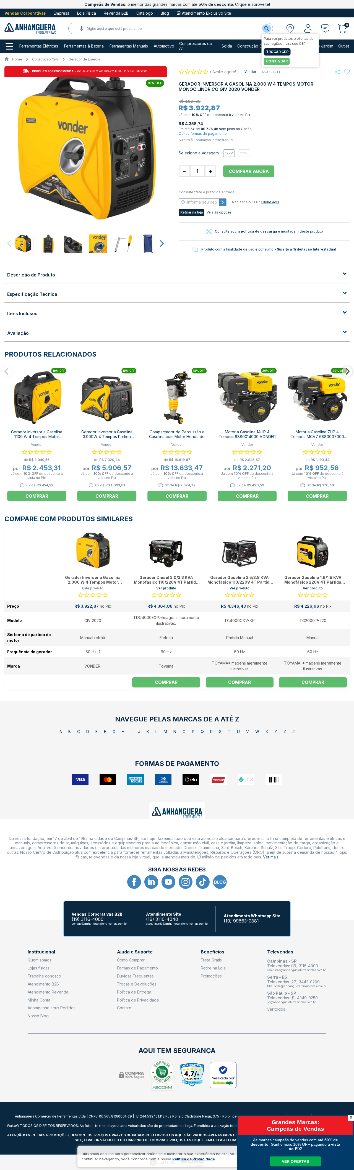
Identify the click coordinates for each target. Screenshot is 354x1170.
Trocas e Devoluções (137, 984)
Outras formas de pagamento (203, 133)
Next (347, 371)
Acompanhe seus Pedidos (52, 1007)
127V (229, 153)
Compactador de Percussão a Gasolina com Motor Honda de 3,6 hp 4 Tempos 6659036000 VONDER (177, 438)
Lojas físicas (39, 968)
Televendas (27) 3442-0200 (293, 981)
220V (244, 153)
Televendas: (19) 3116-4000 (292, 965)
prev (9, 243)
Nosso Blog (38, 1015)
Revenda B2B (116, 13)
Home (17, 59)
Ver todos (276, 1009)
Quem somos (39, 960)
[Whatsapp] (337, 72)
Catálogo (144, 13)
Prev (7, 371)
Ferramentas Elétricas (38, 46)
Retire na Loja (213, 968)
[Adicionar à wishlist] (347, 72)
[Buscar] (266, 28)
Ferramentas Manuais (129, 46)
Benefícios (212, 952)
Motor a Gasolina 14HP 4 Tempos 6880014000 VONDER (247, 434)
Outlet (343, 46)
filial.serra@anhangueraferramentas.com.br (296, 986)
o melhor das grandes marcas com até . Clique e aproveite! (177, 4)
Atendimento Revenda (48, 992)
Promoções (211, 976)
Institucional (41, 952)
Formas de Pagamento (137, 968)
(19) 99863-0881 (241, 921)
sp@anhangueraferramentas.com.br (291, 1002)
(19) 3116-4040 (162, 919)
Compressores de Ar (195, 46)
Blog (165, 13)
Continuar (277, 61)
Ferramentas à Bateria (84, 46)
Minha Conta (39, 1000)
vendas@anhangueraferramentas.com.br (99, 923)
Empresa (61, 13)
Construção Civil (252, 46)
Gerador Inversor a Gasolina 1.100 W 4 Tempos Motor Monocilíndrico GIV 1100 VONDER (36, 438)
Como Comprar (131, 960)
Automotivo (164, 46)
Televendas (280, 952)
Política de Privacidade (138, 1000)
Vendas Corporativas (25, 13)
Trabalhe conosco (44, 976)
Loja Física (86, 13)
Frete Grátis (211, 960)
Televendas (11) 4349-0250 (292, 997)
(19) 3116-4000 (87, 919)
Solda (227, 46)
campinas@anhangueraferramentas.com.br (296, 970)
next (161, 243)
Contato (124, 1007)
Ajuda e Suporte (135, 952)
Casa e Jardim (320, 46)
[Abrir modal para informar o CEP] (290, 28)
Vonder (250, 72)
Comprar (36, 496)
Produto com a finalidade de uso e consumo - (268, 249)
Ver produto (166, 588)
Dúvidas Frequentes (135, 976)
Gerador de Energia (84, 59)
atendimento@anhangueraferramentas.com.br (177, 923)
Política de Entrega (134, 992)
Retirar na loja (191, 212)
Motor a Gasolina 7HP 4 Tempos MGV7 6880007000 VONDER (317, 436)
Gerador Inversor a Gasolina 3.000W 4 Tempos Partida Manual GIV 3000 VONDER (106, 436)
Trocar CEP (277, 52)
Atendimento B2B (43, 984)
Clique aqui (270, 202)
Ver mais (270, 857)
